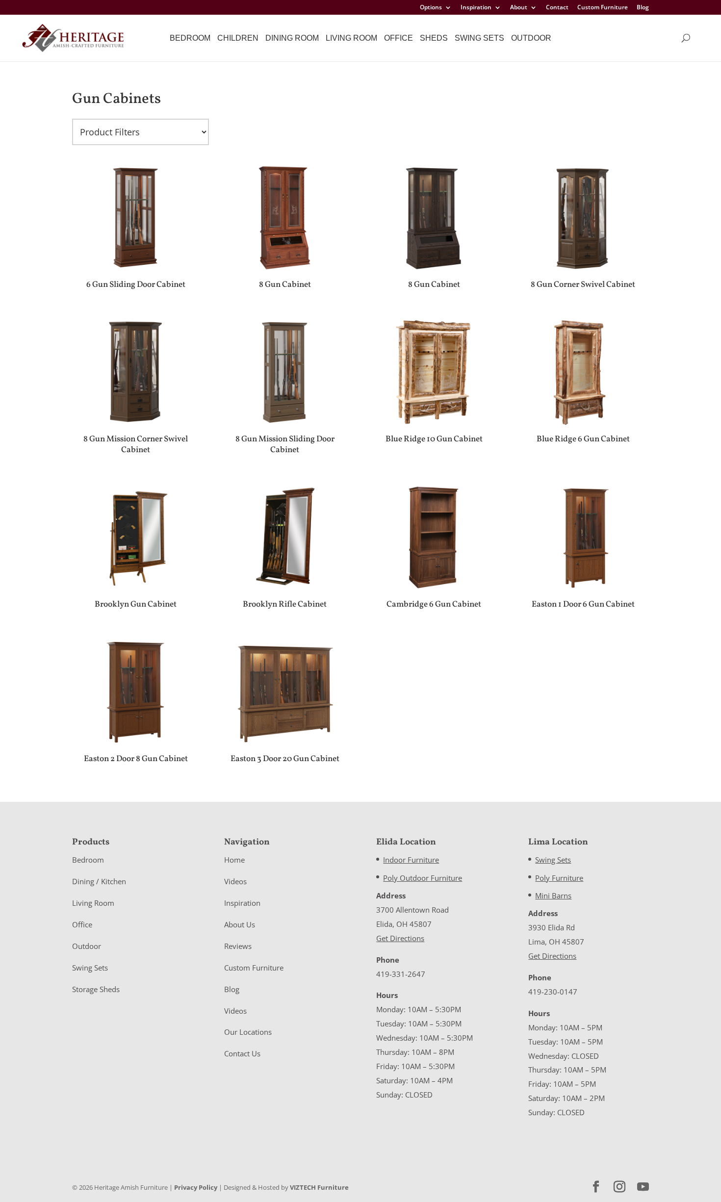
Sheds (434, 38)
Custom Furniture (602, 7)
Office (398, 38)
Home (234, 860)
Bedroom (190, 38)
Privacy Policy (195, 1187)
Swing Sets (479, 38)
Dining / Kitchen (99, 881)
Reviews (238, 946)
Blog (643, 7)
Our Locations (248, 1032)
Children (237, 38)
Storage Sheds (96, 989)
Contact (557, 7)
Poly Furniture (559, 878)
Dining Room (292, 38)
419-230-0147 (552, 992)
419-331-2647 (400, 974)
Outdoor (531, 38)
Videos (235, 881)
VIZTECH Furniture (319, 1187)
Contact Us (242, 1053)
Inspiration (476, 7)
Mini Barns (553, 895)
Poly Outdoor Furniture (422, 878)
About (518, 7)
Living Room (351, 38)
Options (431, 7)
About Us (239, 924)
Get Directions (400, 938)
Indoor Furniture (411, 860)
